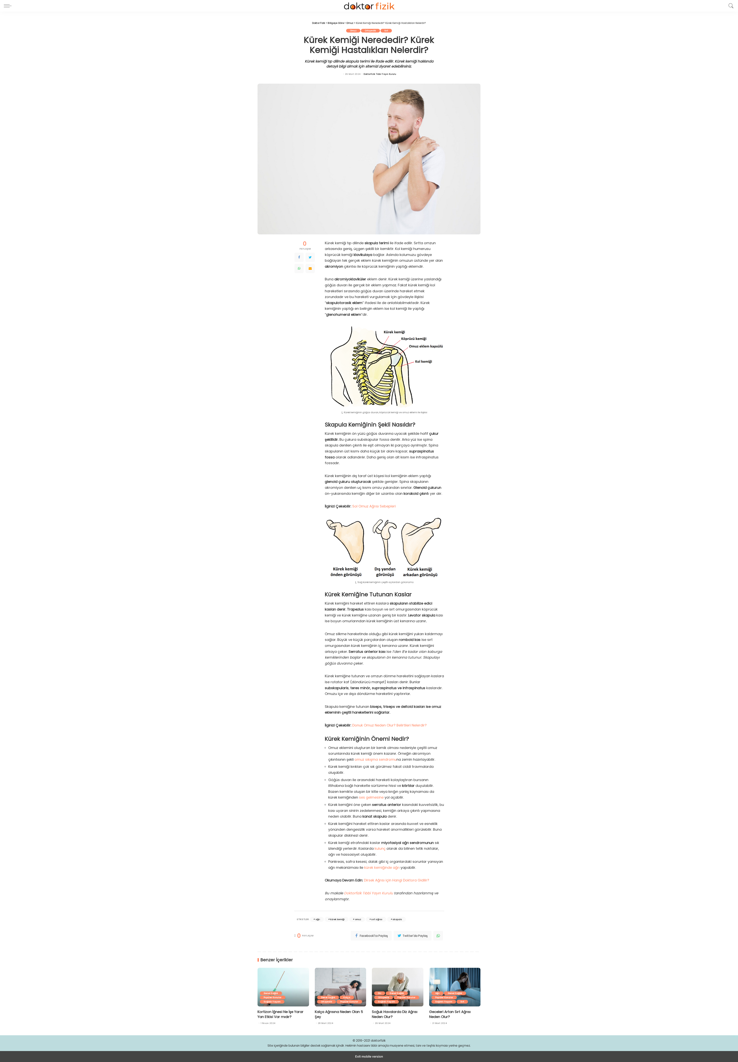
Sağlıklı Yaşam (272, 1001)
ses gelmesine (371, 797)
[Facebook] (299, 257)
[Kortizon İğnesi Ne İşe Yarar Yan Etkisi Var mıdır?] (283, 987)
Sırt (386, 30)
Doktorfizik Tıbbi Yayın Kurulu (380, 74)
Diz (379, 993)
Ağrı (437, 993)
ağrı (318, 919)
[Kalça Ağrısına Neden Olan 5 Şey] (340, 987)
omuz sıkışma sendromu (375, 759)
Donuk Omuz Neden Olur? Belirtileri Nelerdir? (389, 725)
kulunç (380, 848)
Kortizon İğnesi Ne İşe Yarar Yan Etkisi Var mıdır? (280, 1014)
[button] (8, 6)
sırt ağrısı (376, 919)
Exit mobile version (369, 1056)
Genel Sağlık (271, 993)
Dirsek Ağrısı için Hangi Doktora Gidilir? (396, 880)
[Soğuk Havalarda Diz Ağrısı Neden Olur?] (397, 987)
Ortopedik (370, 30)
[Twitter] (310, 257)
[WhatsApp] (299, 268)
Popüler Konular (273, 997)
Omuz (353, 30)
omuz (358, 919)
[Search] (730, 6)
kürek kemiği (337, 919)
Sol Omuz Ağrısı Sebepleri (374, 506)
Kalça (346, 997)
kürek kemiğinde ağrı (382, 867)
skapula (397, 919)
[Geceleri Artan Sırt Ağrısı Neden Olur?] (455, 987)
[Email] (310, 268)
